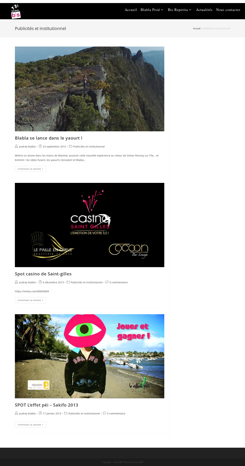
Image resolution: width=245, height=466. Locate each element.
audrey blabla (27, 146)
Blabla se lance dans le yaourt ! (48, 138)
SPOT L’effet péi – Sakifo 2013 (46, 405)
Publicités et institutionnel (89, 146)
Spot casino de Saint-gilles (43, 274)
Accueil (196, 28)
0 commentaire (119, 282)
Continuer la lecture (32, 169)
